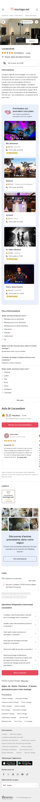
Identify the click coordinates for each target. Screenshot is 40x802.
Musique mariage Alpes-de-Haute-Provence (16, 593)
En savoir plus (22, 457)
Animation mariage (8, 714)
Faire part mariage (22, 698)
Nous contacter (20, 673)
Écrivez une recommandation (20, 425)
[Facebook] (4, 774)
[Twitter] (8, 774)
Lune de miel (23, 717)
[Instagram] (18, 774)
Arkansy (9, 181)
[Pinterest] (13, 774)
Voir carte (32, 581)
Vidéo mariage (7, 706)
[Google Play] (24, 765)
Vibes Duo (24, 681)
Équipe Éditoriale (7, 753)
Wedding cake (6, 721)
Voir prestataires (20, 559)
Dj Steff (9, 215)
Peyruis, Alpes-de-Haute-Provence (17, 57)
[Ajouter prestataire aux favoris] (36, 22)
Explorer (32, 41)
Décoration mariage (19, 710)
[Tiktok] (27, 774)
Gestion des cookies (28, 740)
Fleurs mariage (22, 714)
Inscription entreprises (9, 749)
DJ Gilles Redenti (13, 249)
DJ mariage (28, 721)
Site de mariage (30, 753)
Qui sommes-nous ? (26, 749)
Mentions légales (16, 734)
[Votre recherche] (3, 22)
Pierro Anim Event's (14, 287)
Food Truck (18, 721)
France (9, 785)
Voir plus (20, 400)
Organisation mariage (9, 717)
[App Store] (9, 765)
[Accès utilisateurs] (37, 9)
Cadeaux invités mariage (10, 702)
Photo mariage (26, 702)
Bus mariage (6, 710)
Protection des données (10, 740)
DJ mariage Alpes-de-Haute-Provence (14, 597)
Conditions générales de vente (12, 737)
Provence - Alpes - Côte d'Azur (12, 15)
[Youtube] (22, 774)
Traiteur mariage (7, 698)
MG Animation (12, 143)
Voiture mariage (20, 706)
